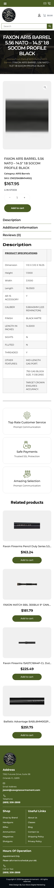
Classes (31, 822)
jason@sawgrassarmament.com (21, 790)
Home (10, 59)
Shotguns (7, 841)
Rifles (5, 827)
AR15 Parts (34, 59)
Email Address (10, 786)
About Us (32, 817)
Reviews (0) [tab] (12, 235)
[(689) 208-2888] (49, 3)
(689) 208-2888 (11, 802)
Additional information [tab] (20, 227)
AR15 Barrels (23, 173)
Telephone (8, 799)
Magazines (8, 836)
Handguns (8, 822)
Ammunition (9, 832)
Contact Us (33, 832)
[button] (5, 3)
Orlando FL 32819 (11, 778)
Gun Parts (21, 59)
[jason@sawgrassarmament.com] (45, 3)
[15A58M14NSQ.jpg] (27, 115)
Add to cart (17, 208)
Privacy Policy (35, 841)
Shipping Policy (36, 836)
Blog (30, 827)
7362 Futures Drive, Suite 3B (16, 774)
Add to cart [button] (27, 560)
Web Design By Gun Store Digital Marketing (27, 885)
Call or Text (8, 869)
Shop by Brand (10, 817)
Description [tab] (12, 220)
